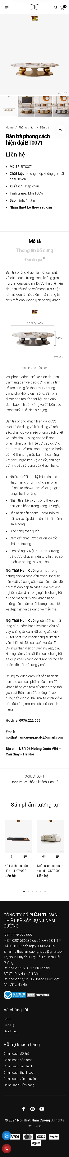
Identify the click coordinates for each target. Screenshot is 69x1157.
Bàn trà (44, 127)
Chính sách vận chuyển (20, 1079)
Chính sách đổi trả (16, 1053)
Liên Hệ (9, 1025)
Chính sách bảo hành (18, 1066)
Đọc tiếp (25, 856)
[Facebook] (23, 1109)
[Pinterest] (32, 1109)
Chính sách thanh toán (19, 1072)
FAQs (7, 1019)
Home (10, 127)
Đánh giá (34, 259)
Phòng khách (27, 127)
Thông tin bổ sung (34, 250)
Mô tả (35, 241)
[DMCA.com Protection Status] (38, 995)
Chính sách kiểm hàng (19, 1085)
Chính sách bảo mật (18, 1060)
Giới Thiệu (10, 1031)
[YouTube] (41, 1109)
